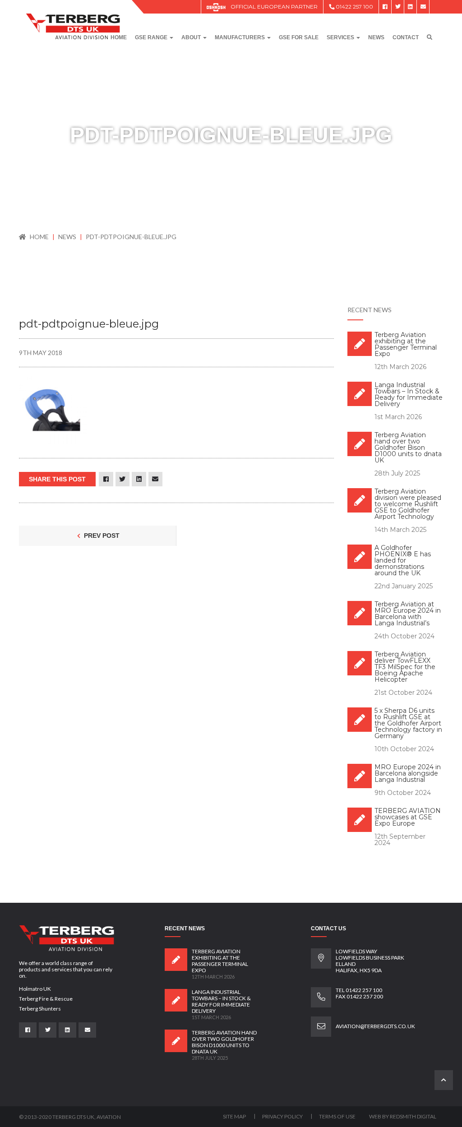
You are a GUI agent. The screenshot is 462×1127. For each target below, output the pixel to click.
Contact (406, 37)
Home (119, 37)
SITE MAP (235, 1116)
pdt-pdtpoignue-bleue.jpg (131, 236)
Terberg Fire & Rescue (46, 998)
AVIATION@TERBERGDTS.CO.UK (375, 1026)
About (191, 37)
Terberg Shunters (40, 1008)
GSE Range (152, 37)
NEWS (68, 236)
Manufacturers (240, 37)
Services (341, 37)
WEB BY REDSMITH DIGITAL (402, 1116)
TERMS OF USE (337, 1116)
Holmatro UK (35, 988)
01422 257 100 (353, 6)
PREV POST (101, 535)
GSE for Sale (299, 37)
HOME (39, 236)
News (376, 37)
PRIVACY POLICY (283, 1116)
